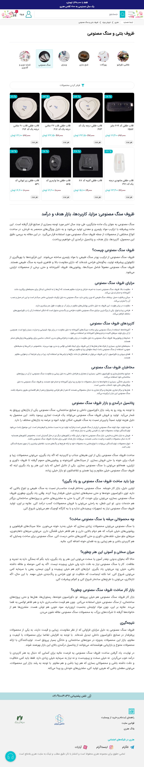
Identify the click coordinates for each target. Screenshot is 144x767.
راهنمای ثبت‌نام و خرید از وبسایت (117, 718)
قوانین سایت (128, 723)
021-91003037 (61, 696)
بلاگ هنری (129, 729)
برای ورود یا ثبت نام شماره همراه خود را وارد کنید (117, 18)
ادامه (106, 33)
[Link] (72, 4)
